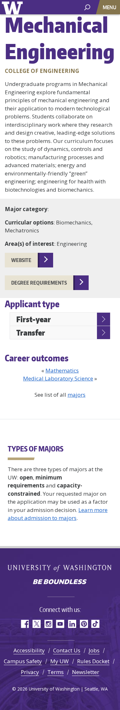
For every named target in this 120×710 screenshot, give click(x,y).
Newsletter (85, 672)
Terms (55, 672)
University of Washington (13, 7)
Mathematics (62, 370)
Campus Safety (23, 661)
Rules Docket (93, 661)
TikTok (95, 624)
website (21, 260)
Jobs (94, 650)
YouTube (60, 624)
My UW (59, 661)
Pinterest (83, 624)
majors (76, 394)
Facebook (24, 624)
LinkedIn (72, 624)
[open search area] (87, 7)
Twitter (36, 624)
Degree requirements (39, 283)
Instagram (48, 624)
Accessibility (29, 650)
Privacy (30, 672)
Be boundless (60, 582)
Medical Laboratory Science (58, 378)
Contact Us (66, 650)
